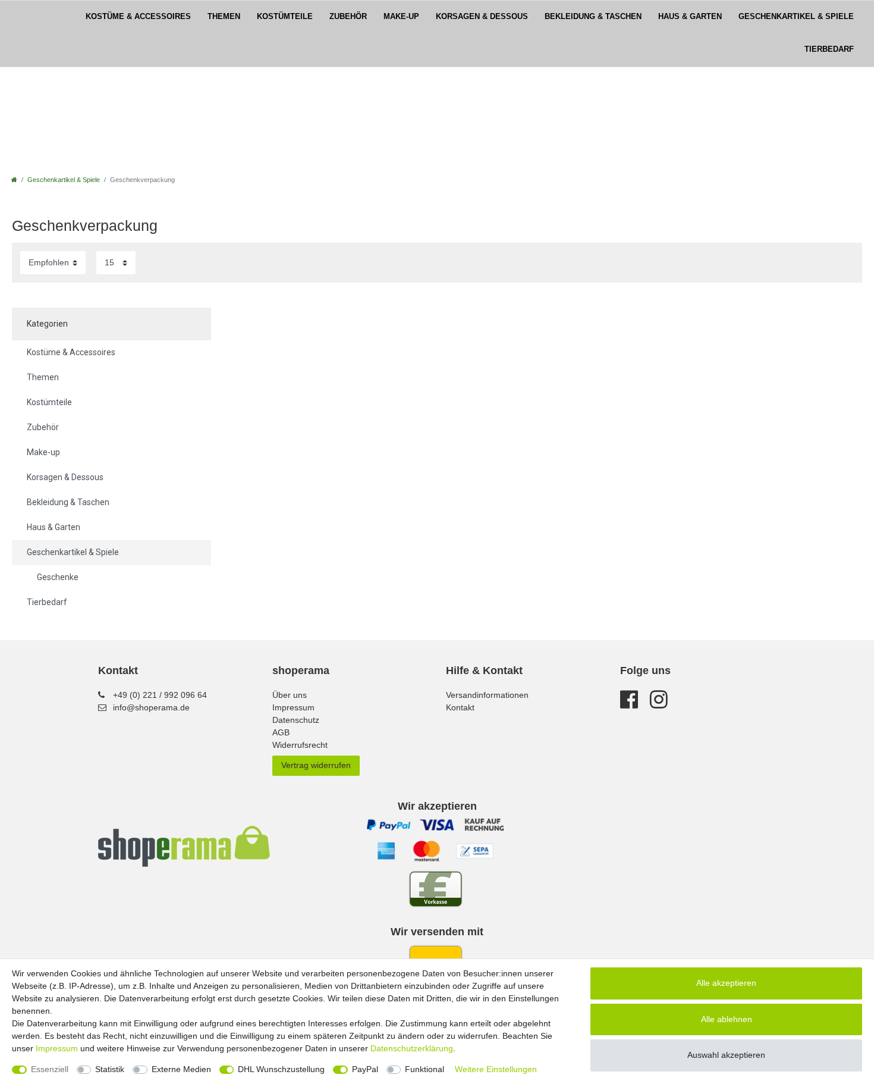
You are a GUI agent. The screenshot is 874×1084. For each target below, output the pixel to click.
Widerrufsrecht (300, 745)
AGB (281, 732)
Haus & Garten (690, 16)
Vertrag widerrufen (316, 765)
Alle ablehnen (726, 1019)
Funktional (424, 1069)
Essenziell (49, 1069)
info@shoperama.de (151, 707)
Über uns (289, 695)
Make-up (401, 16)
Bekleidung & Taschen (593, 16)
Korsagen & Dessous (482, 16)
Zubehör (348, 16)
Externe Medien (181, 1069)
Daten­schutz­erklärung (411, 1048)
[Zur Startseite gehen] (14, 179)
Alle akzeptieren (726, 983)
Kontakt (460, 707)
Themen (224, 16)
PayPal (365, 1069)
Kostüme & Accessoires (138, 16)
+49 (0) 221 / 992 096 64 (160, 695)
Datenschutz (295, 720)
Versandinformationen (487, 695)
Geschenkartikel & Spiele (796, 16)
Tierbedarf (829, 49)
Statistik (109, 1069)
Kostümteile (285, 16)
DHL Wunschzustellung (281, 1069)
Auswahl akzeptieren (726, 1055)
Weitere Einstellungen (496, 1069)
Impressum (293, 707)
